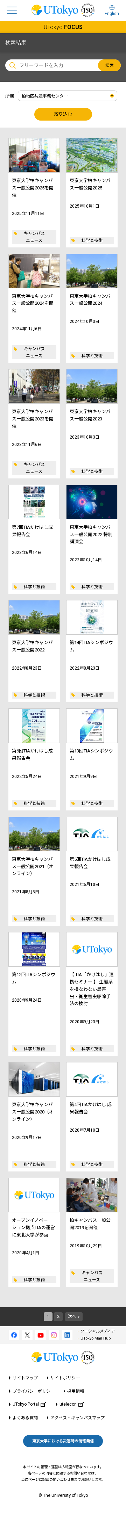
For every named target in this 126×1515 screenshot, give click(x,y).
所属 (9, 96)
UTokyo (63, 27)
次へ (72, 1316)
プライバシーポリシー (34, 1391)
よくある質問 (25, 1418)
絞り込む (63, 114)
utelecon (68, 1404)
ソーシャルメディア (97, 1331)
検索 (109, 65)
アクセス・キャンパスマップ (77, 1418)
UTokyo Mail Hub (95, 1338)
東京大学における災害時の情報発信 (63, 1441)
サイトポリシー (65, 1378)
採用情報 (75, 1391)
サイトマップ (25, 1378)
